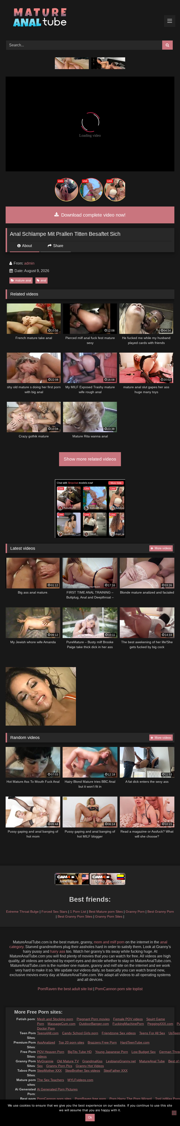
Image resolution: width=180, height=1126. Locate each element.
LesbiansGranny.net (121, 1061)
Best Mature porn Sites (106, 911)
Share (57, 246)
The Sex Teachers (50, 1080)
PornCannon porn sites (54, 1098)
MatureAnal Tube (152, 1061)
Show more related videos (90, 459)
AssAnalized (46, 1042)
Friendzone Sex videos (119, 1033)
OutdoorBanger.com (94, 1024)
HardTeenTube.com (135, 1042)
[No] (174, 1113)
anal (43, 280)
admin (29, 263)
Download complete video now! (93, 215)
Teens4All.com (48, 1033)
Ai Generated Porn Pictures (57, 1089)
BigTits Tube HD (80, 1052)
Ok (90, 1117)
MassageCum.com (61, 1024)
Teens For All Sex (152, 1033)
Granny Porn (135, 911)
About (26, 246)
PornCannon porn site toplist (118, 989)
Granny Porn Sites (108, 916)
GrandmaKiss (92, 1061)
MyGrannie (45, 1061)
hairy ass (57, 951)
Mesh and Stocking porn (55, 1019)
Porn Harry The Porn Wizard (130, 1098)
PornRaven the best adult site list (65, 989)
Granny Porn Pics (59, 1066)
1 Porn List (78, 911)
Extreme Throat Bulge (22, 911)
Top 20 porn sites (71, 1042)
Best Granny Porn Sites (75, 916)
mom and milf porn (109, 942)
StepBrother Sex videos (82, 1070)
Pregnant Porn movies (93, 1019)
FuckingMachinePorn (128, 1024)
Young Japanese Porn (111, 1052)
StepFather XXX (116, 1070)
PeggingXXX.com (160, 1024)
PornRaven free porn (90, 1098)
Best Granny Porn (160, 911)
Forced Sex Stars (54, 911)
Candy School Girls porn (80, 1033)
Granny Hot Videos (90, 1066)
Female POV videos (128, 1019)
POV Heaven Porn (50, 1052)
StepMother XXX (49, 1070)
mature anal (23, 280)
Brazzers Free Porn (102, 1042)
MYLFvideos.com (80, 1080)
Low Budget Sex (143, 1052)
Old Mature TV (68, 1061)
